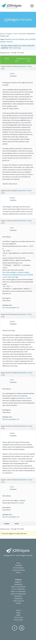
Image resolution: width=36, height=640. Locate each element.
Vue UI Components (18, 589)
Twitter (21, 627)
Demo (18, 563)
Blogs (18, 613)
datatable (8, 39)
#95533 (32, 317)
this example (27, 398)
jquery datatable (30, 39)
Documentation (18, 568)
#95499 (32, 69)
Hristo (11, 48)
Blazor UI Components (18, 591)
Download (18, 565)
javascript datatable (18, 39)
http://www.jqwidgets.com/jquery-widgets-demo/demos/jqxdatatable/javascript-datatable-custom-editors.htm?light (18, 274)
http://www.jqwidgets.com (10, 307)
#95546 (32, 375)
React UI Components (18, 587)
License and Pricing (18, 570)
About (18, 615)
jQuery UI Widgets (6, 33)
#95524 (32, 223)
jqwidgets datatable (6, 42)
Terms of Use (18, 617)
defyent (12, 73)
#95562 (32, 482)
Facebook (14, 627)
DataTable (22, 33)
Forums (15, 33)
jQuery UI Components (18, 594)
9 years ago (16, 48)
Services (18, 572)
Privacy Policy (18, 620)
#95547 (32, 428)
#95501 (32, 193)
